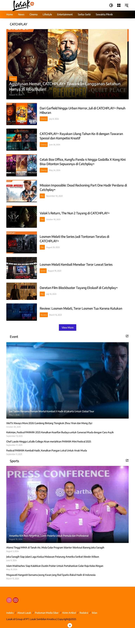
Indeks (10, 612)
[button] (111, 5)
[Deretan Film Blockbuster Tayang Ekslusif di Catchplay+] (21, 291)
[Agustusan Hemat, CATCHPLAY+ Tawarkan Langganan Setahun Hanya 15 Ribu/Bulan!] (67, 64)
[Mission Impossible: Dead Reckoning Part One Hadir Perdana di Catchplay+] (21, 191)
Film (42, 196)
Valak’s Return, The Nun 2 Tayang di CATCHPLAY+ (75, 213)
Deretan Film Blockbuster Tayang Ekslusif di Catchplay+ (79, 288)
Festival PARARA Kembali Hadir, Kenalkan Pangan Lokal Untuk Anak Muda (46, 450)
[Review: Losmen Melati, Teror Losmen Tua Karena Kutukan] (21, 312)
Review (44, 315)
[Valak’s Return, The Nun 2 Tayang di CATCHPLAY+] (21, 217)
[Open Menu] (119, 5)
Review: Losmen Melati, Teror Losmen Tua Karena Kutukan (81, 308)
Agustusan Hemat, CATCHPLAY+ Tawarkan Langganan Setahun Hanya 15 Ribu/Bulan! (65, 86)
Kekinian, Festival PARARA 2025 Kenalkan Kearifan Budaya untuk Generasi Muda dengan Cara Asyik (60, 432)
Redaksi (84, 612)
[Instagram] (9, 600)
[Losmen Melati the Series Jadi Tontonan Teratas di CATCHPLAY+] (21, 242)
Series (43, 271)
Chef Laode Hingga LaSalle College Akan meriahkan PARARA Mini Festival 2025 (48, 441)
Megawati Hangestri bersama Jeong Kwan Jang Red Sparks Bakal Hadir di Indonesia (50, 574)
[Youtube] (15, 600)
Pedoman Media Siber (47, 612)
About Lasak (24, 612)
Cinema (13, 78)
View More (67, 327)
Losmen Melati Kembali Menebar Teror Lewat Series (76, 264)
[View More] (127, 336)
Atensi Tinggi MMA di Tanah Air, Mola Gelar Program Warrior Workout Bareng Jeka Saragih (55, 547)
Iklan (94, 612)
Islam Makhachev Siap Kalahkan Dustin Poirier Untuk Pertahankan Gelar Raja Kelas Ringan (54, 565)
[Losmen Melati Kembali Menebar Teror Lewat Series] (21, 268)
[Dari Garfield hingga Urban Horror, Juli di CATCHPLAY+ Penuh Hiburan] (21, 114)
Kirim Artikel (69, 612)
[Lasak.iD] (23, 5)
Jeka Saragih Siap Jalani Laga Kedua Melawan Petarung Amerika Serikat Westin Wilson (52, 556)
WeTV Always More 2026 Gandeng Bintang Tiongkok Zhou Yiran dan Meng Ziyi (49, 423)
